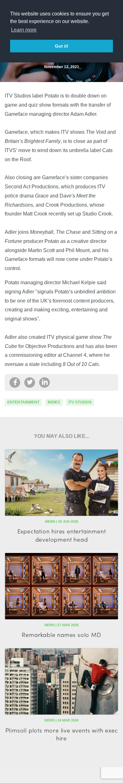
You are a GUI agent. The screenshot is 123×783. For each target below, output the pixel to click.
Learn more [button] (24, 29)
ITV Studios (80, 402)
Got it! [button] (61, 46)
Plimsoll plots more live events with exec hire (61, 734)
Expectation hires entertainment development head (61, 535)
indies (54, 402)
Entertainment (23, 402)
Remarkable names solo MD (61, 635)
